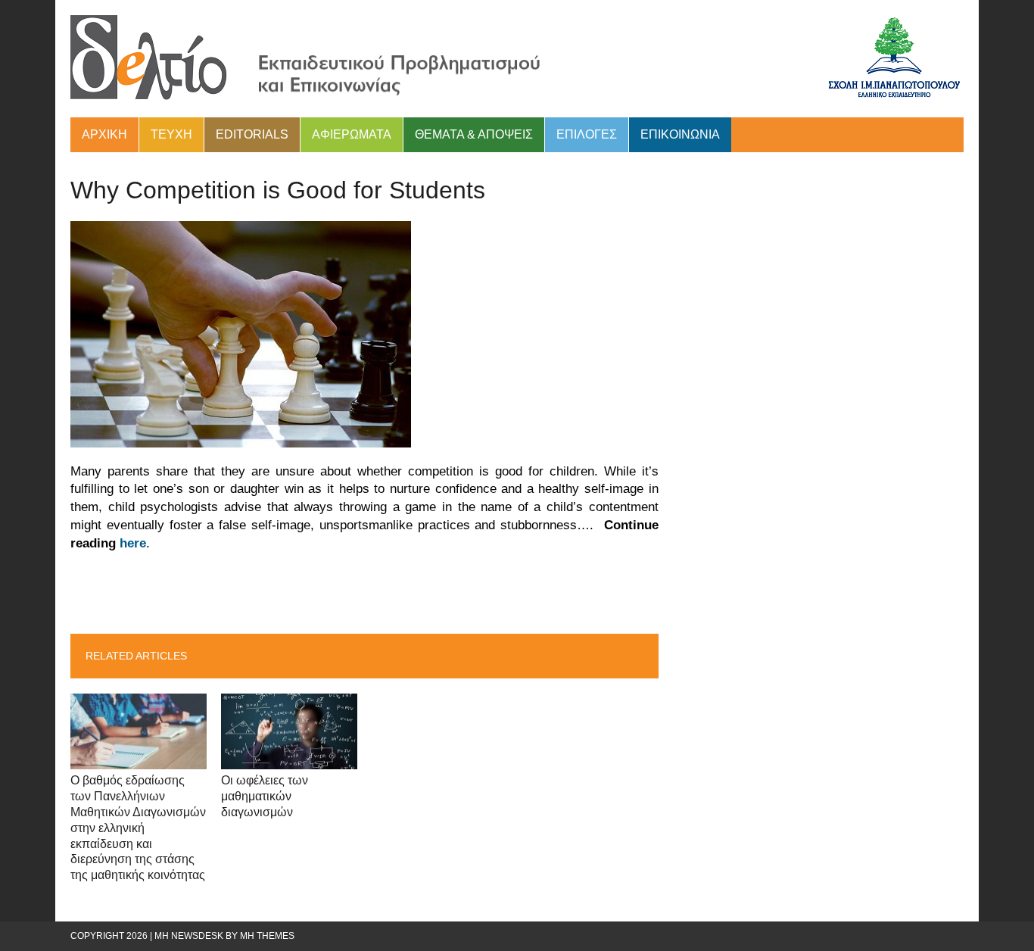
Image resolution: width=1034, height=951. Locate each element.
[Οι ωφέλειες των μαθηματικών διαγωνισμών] (289, 759)
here (133, 543)
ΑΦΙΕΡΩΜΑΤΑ (351, 134)
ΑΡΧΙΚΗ (104, 134)
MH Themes (267, 936)
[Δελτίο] (517, 58)
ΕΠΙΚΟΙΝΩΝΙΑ (680, 134)
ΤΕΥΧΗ (171, 134)
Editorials (252, 134)
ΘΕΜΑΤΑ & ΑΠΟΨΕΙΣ (474, 134)
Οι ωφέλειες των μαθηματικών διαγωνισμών (264, 796)
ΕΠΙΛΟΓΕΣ (586, 134)
